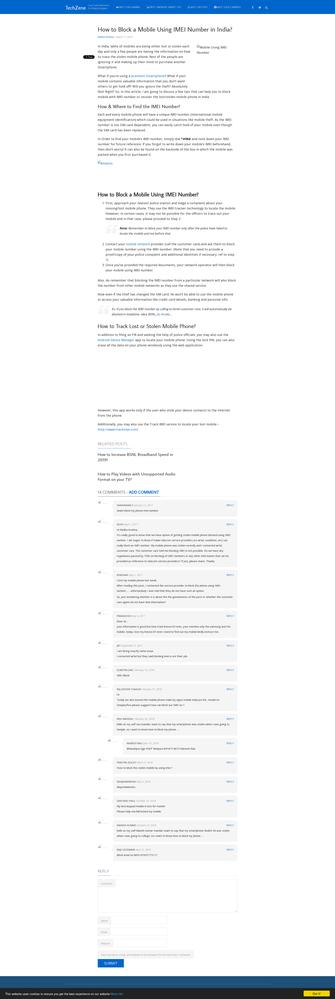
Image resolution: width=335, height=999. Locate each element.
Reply (230, 505)
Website (105, 943)
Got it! (317, 993)
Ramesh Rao (134, 743)
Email (104, 932)
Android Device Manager (116, 340)
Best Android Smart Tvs (165, 7)
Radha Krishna (106, 37)
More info (117, 994)
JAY (118, 645)
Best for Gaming (129, 7)
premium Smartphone (148, 76)
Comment (106, 883)
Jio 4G (161, 314)
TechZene (75, 7)
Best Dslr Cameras (229, 7)
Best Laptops (198, 7)
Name (104, 920)
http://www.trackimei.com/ (118, 429)
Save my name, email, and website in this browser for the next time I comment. (146, 954)
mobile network (138, 244)
